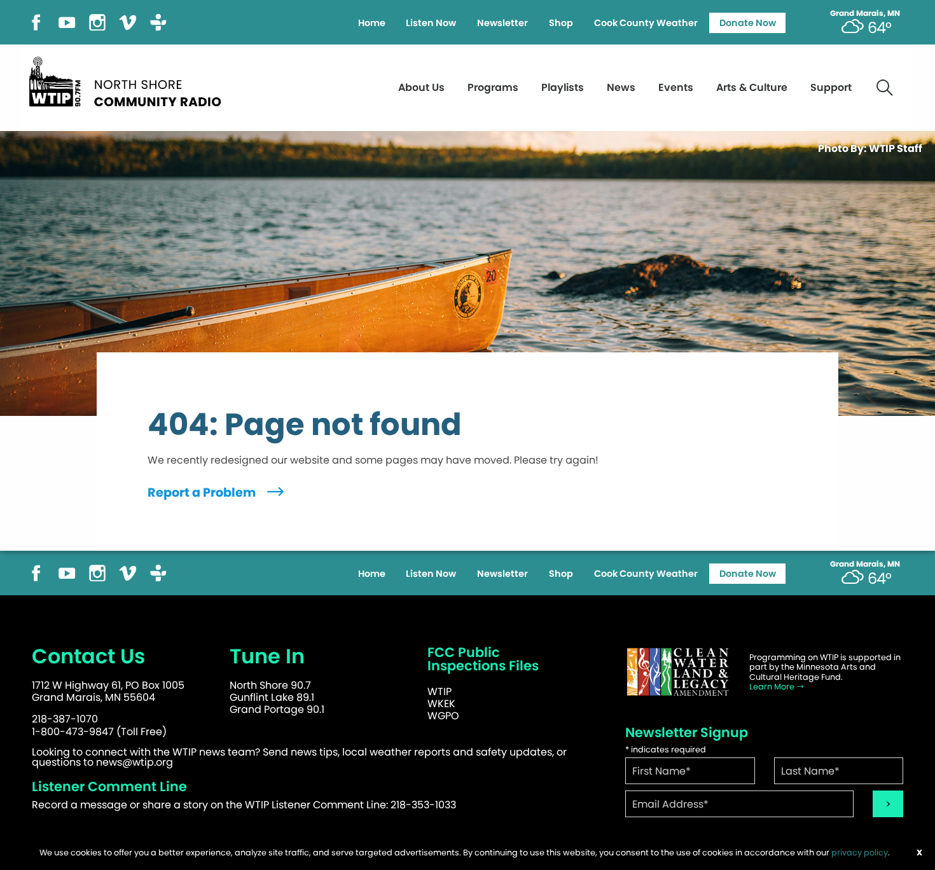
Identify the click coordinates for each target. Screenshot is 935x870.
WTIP (439, 691)
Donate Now (747, 23)
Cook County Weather (646, 23)
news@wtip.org (134, 762)
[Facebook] (36, 21)
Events (675, 87)
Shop (561, 23)
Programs (493, 87)
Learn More (772, 686)
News (621, 87)
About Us (421, 87)
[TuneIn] (158, 21)
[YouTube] (67, 21)
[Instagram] (97, 21)
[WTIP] (129, 79)
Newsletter (502, 23)
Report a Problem (203, 492)
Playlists (562, 87)
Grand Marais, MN (865, 13)
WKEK (441, 703)
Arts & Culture (751, 87)
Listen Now (431, 23)
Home (371, 23)
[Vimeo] (128, 21)
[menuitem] (371, 22)
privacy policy (859, 852)
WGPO (443, 715)
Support (831, 87)
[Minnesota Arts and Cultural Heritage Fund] (677, 672)
